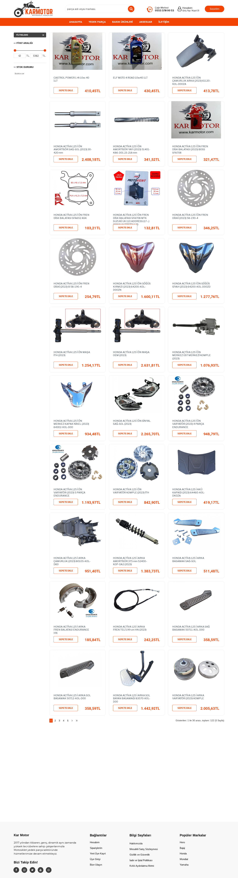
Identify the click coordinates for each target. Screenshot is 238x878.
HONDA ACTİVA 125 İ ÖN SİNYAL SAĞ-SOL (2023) (132, 422)
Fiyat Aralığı (25, 43)
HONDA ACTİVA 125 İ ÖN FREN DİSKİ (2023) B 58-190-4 (71, 285)
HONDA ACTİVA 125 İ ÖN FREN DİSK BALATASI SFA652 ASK (71, 216)
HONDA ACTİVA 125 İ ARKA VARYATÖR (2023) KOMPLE (188, 697)
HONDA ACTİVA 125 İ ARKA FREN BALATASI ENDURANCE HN (71, 629)
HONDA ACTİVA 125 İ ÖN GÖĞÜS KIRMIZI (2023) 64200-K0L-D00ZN (132, 286)
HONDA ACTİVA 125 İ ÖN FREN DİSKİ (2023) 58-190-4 (190, 216)
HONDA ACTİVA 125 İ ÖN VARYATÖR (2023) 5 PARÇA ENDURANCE (69, 492)
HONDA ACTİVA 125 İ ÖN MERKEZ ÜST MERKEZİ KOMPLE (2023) (191, 355)
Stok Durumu (25, 67)
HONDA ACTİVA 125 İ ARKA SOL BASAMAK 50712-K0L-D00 (72, 697)
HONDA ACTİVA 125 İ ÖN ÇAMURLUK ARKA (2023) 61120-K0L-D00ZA (191, 80)
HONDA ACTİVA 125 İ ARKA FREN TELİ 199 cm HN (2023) (130, 628)
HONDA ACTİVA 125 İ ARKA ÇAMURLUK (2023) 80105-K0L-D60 (72, 561)
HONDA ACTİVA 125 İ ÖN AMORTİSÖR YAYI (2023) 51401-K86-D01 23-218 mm (131, 149)
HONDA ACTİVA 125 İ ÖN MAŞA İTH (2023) (72, 354)
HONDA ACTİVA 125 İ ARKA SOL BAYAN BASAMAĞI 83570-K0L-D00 (131, 698)
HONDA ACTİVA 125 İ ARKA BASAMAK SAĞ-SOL (188, 560)
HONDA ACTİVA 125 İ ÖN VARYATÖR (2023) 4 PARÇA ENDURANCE (188, 423)
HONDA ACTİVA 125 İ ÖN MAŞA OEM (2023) (131, 354)
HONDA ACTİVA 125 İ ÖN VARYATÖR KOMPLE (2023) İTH (131, 491)
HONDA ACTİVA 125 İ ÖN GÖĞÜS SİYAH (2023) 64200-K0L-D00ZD (191, 285)
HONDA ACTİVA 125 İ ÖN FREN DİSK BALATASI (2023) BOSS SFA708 (190, 149)
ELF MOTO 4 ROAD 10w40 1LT (130, 77)
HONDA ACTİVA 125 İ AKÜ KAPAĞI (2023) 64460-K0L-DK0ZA (188, 492)
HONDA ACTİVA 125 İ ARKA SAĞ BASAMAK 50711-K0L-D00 (191, 628)
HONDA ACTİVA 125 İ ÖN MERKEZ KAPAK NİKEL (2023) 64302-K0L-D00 (71, 423)
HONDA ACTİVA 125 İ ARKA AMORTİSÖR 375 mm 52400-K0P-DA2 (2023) (130, 561)
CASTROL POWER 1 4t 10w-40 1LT (71, 79)
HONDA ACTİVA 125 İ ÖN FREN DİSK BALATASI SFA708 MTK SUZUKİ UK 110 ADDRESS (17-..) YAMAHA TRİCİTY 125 (131, 217)
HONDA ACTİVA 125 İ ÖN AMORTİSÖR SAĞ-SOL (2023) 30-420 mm (73, 149)
